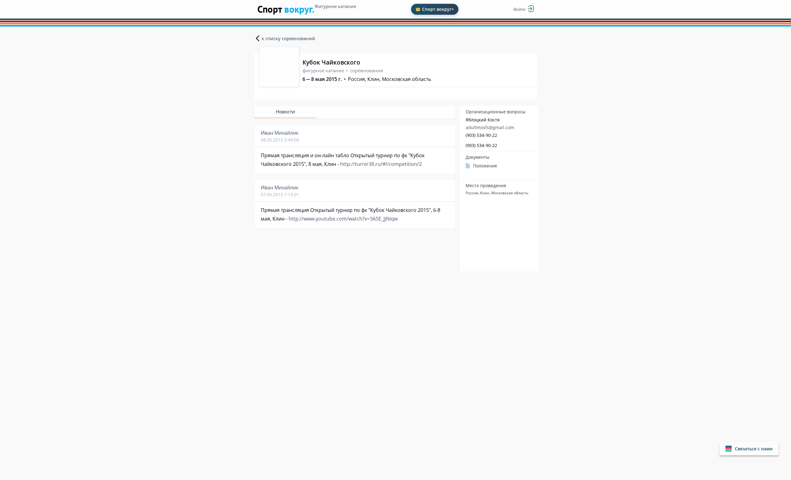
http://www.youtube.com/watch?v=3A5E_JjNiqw (343, 218)
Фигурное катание (335, 6)
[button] (749, 448)
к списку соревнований (288, 38)
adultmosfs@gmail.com (490, 127)
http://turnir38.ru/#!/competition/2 (381, 164)
